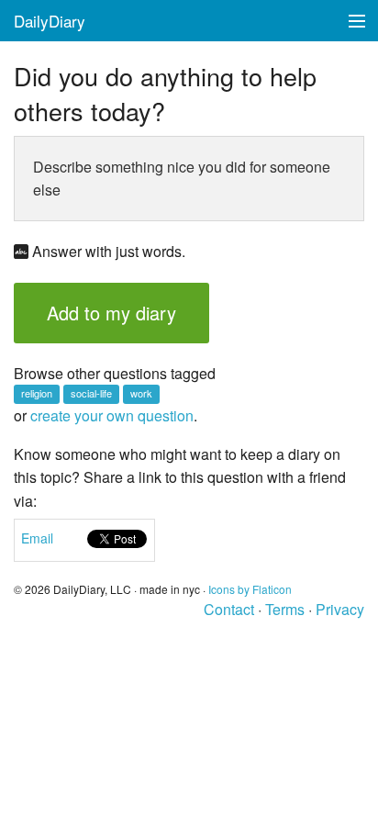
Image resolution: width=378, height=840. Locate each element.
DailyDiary (49, 20)
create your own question (112, 415)
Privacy (340, 609)
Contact (229, 609)
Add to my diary (111, 312)
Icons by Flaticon (250, 589)
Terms (285, 609)
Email (37, 538)
